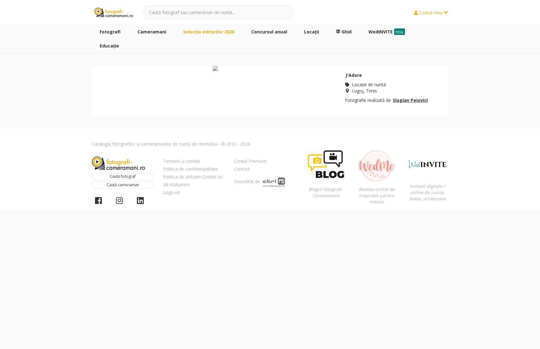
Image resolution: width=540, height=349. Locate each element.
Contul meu (431, 13)
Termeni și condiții (181, 161)
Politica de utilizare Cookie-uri (193, 177)
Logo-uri (171, 192)
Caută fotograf (123, 176)
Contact (242, 169)
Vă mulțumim (176, 184)
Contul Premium (250, 161)
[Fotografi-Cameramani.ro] (114, 12)
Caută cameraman (123, 184)
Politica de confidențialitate (190, 169)
